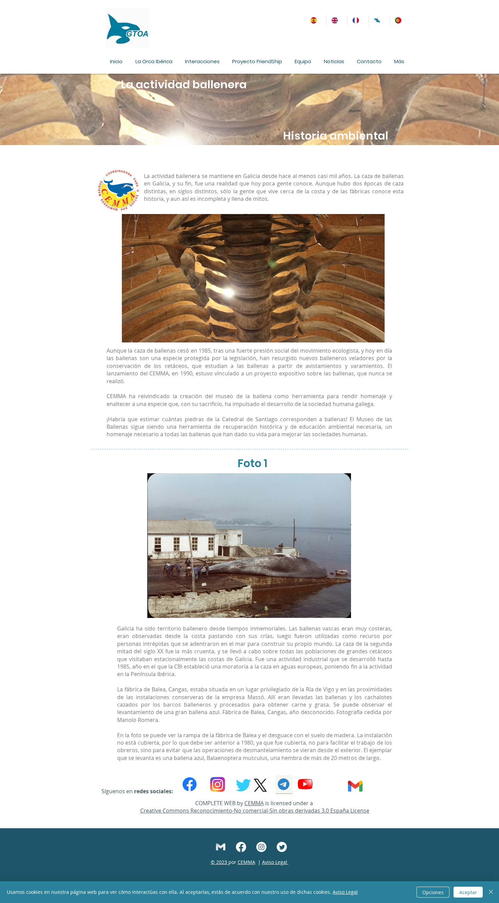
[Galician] (379, 20)
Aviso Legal (275, 862)
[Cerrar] (491, 892)
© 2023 (219, 862)
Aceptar (468, 892)
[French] (357, 20)
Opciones (433, 892)
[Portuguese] (400, 20)
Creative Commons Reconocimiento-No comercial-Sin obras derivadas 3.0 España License (254, 810)
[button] (154, 61)
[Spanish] (316, 20)
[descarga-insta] (217, 784)
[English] (336, 20)
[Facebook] (189, 784)
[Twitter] (282, 847)
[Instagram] (261, 847)
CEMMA (254, 803)
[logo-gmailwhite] (221, 847)
